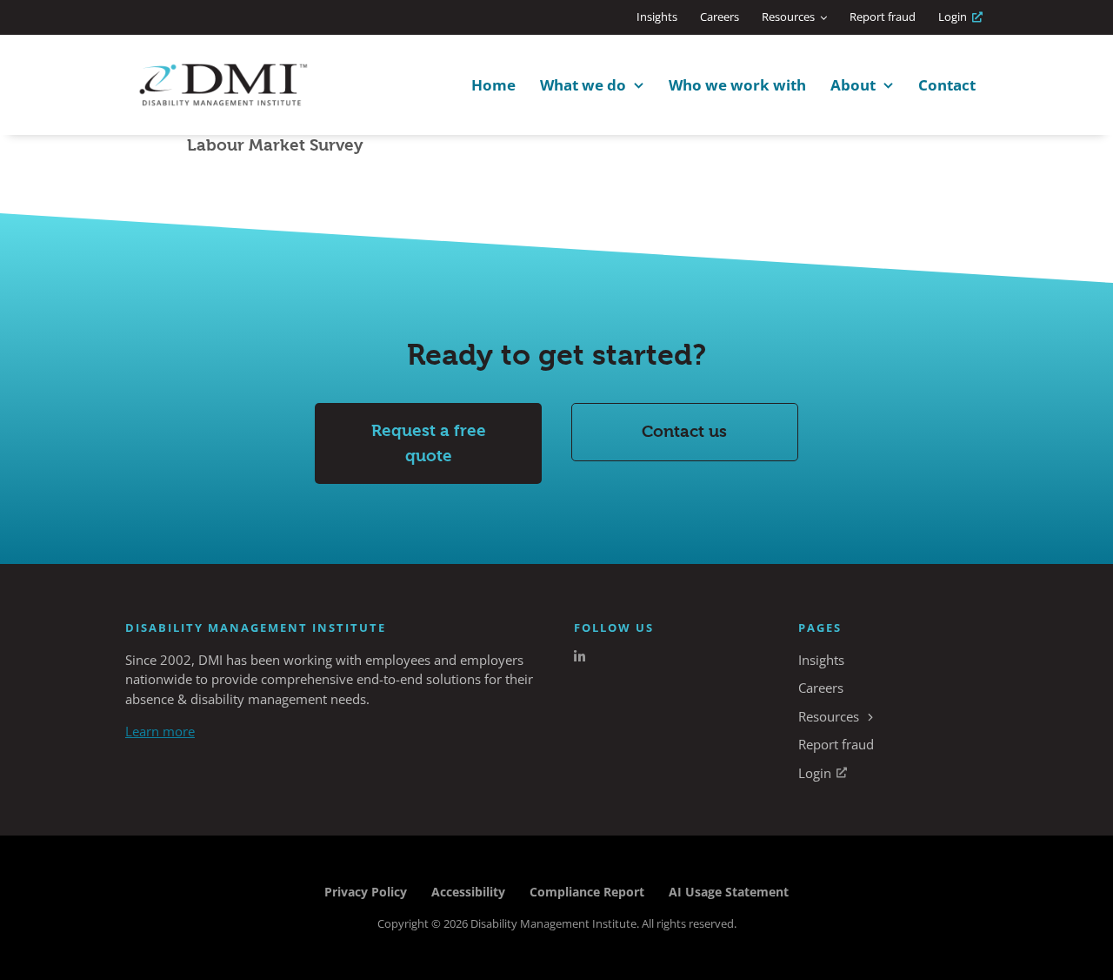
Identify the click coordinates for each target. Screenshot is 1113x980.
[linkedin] (579, 656)
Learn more (160, 731)
